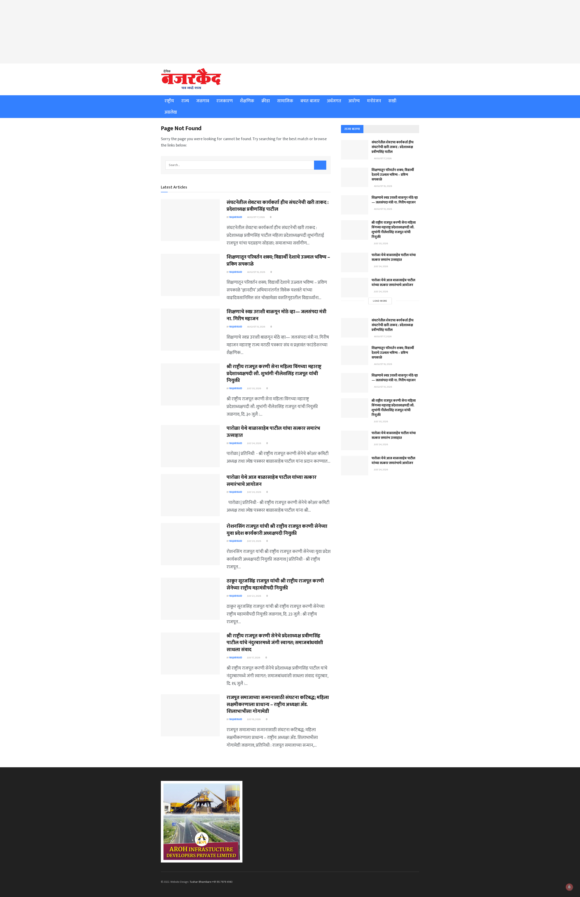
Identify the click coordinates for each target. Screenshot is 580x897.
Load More (380, 301)
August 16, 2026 (256, 272)
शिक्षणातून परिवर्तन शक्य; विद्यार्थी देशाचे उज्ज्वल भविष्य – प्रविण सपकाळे (278, 260)
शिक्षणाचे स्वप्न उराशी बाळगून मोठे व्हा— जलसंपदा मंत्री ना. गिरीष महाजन (276, 315)
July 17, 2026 (253, 658)
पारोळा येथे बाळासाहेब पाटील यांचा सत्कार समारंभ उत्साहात (273, 432)
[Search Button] (320, 165)
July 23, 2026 (254, 596)
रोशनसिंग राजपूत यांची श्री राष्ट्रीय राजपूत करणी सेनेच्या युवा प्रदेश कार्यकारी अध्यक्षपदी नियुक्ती (277, 530)
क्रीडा (265, 101)
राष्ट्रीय (169, 101)
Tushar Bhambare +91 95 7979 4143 (211, 882)
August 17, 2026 (256, 217)
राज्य (185, 101)
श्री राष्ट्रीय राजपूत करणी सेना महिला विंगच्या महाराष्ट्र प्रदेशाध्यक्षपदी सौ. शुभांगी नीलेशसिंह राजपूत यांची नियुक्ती (274, 373)
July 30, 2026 (254, 388)
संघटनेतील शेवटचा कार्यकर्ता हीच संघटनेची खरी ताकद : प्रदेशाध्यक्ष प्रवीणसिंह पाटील (278, 206)
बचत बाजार (310, 101)
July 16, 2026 (254, 719)
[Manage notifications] (569, 887)
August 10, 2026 (256, 327)
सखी (392, 101)
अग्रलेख (170, 112)
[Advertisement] (290, 32)
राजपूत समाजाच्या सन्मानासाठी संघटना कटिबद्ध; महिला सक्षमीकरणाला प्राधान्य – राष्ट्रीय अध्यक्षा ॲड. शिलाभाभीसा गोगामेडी (278, 704)
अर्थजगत (334, 101)
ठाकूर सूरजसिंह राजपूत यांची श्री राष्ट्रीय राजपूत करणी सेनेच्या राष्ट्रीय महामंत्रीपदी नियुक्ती (275, 584)
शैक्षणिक (247, 101)
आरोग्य (354, 101)
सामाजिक (285, 101)
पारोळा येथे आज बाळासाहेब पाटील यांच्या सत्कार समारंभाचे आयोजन (272, 481)
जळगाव (202, 101)
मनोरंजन (374, 101)
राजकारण (224, 101)
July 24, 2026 (254, 443)
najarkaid (235, 217)
